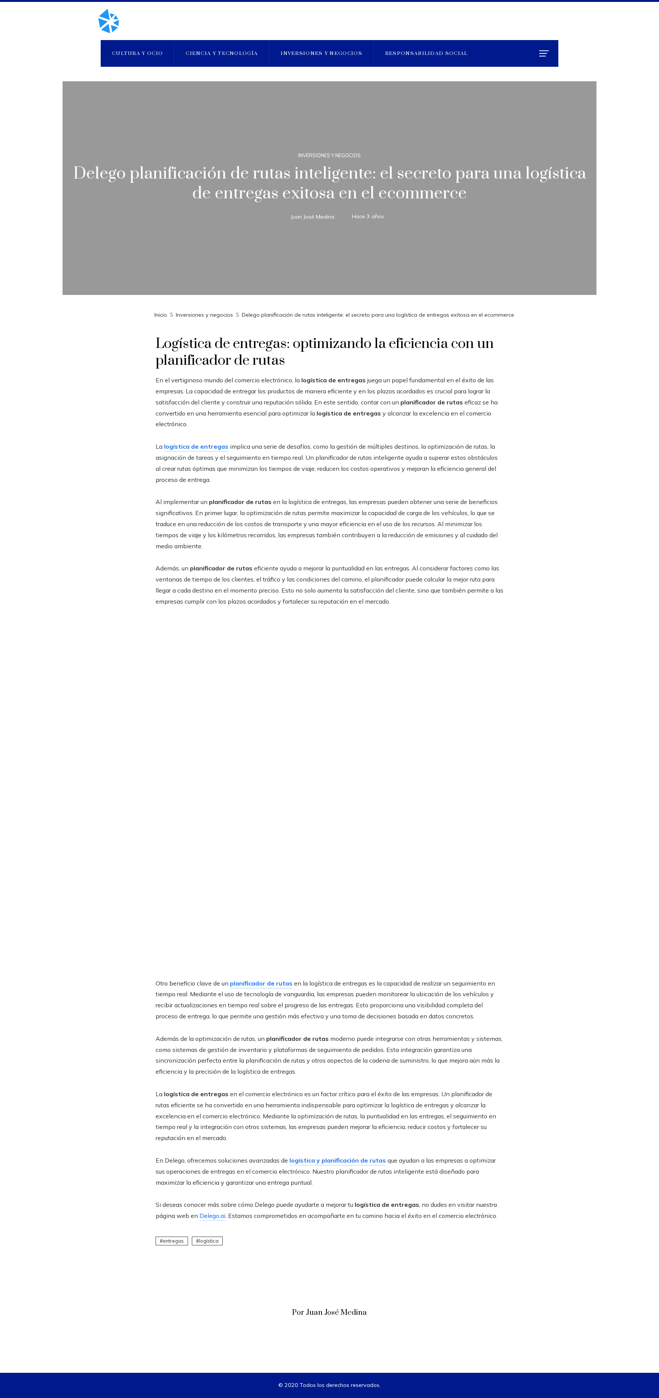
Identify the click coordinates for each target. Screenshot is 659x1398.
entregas (173, 1241)
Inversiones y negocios (329, 155)
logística (209, 1241)
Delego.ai (212, 1215)
